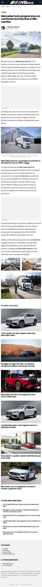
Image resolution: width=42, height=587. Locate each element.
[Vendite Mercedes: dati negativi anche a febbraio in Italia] (21, 412)
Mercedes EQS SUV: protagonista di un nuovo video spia (18, 395)
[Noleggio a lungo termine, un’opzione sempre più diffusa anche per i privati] (21, 350)
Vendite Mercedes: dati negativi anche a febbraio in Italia (19, 426)
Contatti (5, 549)
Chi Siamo (6, 550)
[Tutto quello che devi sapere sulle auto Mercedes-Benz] (21, 320)
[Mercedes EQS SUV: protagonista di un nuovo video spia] (21, 381)
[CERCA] (40, 2)
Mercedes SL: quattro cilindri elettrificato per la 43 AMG (21, 457)
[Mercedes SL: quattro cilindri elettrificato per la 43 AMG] (21, 442)
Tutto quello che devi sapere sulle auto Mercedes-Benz (18, 334)
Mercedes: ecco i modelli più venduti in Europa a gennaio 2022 (18, 487)
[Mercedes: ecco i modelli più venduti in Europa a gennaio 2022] (21, 473)
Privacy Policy (7, 552)
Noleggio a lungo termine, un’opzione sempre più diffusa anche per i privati (18, 365)
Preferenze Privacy (9, 554)
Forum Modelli (7, 565)
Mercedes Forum (8, 563)
